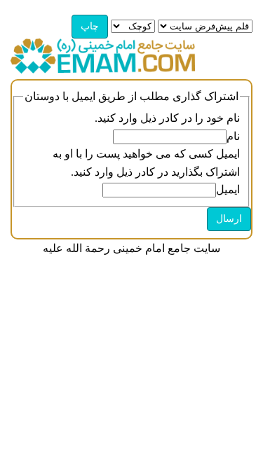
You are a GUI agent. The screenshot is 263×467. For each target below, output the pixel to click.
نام (233, 136)
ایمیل (228, 189)
